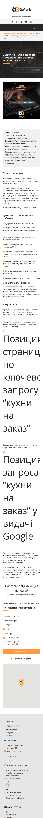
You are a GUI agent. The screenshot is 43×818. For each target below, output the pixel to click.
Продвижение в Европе (15, 798)
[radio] (13, 599)
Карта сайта (11, 756)
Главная (5, 33)
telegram (8, 625)
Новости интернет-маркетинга (21, 33)
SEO (7, 781)
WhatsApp (10, 736)
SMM (8, 787)
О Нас (8, 812)
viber (7, 629)
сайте (34, 572)
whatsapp (8, 633)
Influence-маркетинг (13, 795)
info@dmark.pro (11, 621)
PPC (7, 790)
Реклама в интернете (14, 778)
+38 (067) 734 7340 (12, 616)
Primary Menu (38, 27)
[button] (21, 682)
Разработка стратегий (14, 773)
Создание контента (13, 792)
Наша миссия (11, 815)
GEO (7, 784)
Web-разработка (12, 776)
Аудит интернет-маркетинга (17, 770)
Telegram (9, 732)
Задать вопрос (21, 651)
